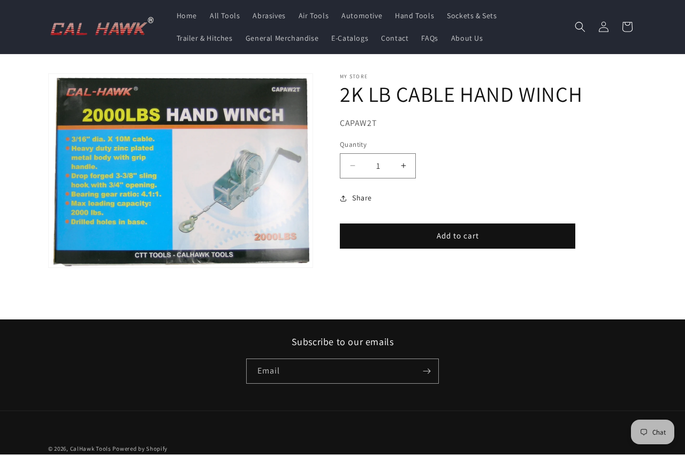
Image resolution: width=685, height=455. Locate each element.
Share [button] (362, 198)
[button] (580, 27)
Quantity (353, 144)
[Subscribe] (426, 371)
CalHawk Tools (90, 448)
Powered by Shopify (140, 448)
